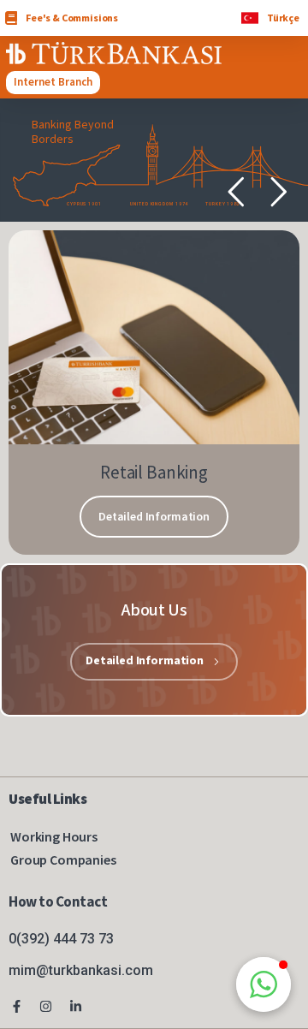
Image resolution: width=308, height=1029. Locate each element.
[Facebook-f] (16, 1007)
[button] (263, 984)
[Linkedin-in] (76, 1007)
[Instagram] (46, 1007)
